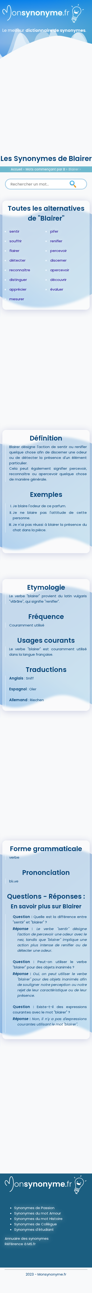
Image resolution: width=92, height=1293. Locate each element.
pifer (54, 231)
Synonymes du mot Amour (37, 1213)
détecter (17, 260)
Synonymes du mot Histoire (38, 1218)
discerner (58, 260)
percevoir (58, 250)
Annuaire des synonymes (27, 1238)
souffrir (15, 241)
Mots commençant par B (45, 169)
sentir (14, 231)
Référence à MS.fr (20, 1243)
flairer (14, 250)
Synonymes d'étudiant (34, 1229)
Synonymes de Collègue (35, 1224)
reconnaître (19, 270)
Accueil (16, 169)
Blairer (74, 169)
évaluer (56, 289)
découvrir (58, 279)
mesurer (16, 298)
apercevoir (59, 270)
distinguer (18, 279)
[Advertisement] (46, 105)
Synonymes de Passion (34, 1207)
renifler (56, 241)
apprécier (17, 289)
